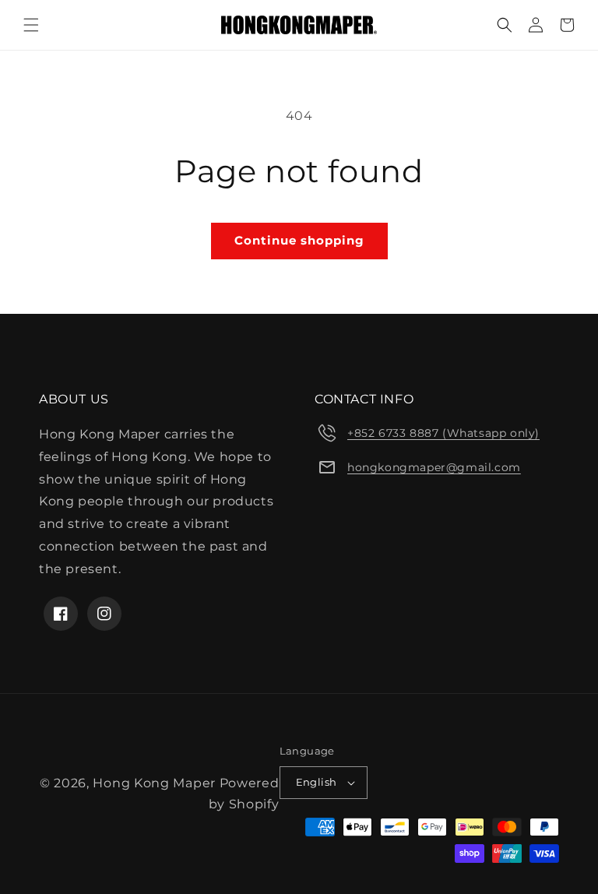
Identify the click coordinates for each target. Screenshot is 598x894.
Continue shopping (299, 240)
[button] (31, 24)
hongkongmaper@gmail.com (434, 467)
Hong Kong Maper (156, 783)
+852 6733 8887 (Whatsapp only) (443, 433)
